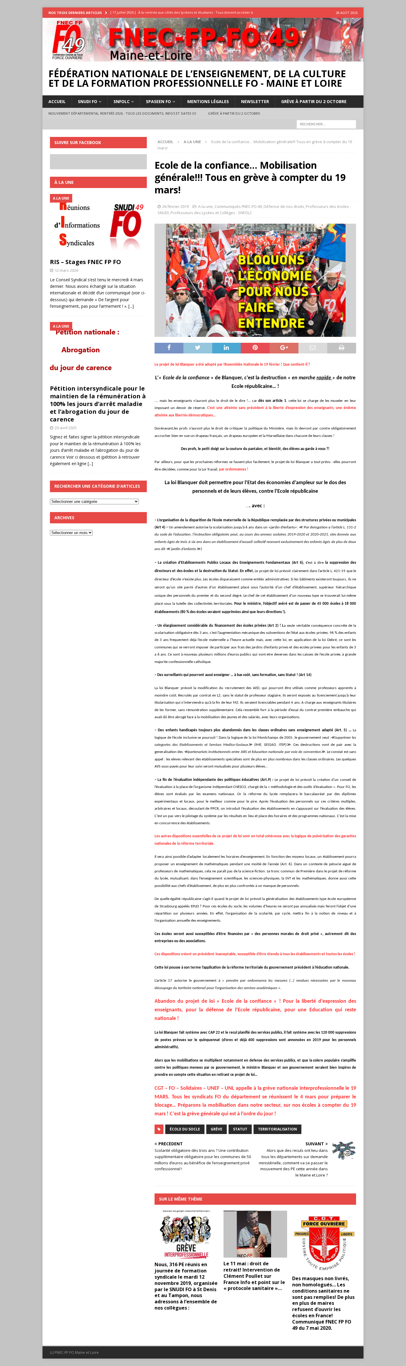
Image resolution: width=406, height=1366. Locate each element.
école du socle (185, 1129)
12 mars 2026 (66, 270)
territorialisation (277, 1129)
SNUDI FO (87, 101)
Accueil (57, 101)
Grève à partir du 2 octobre (314, 101)
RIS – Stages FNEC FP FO (85, 262)
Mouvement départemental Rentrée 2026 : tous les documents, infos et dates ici (122, 113)
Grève (216, 1129)
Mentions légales (208, 101)
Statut (240, 1129)
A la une (205, 206)
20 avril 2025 (66, 427)
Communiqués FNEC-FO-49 (238, 206)
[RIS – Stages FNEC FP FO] (98, 224)
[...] (131, 306)
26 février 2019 (175, 206)
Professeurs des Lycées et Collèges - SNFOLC (211, 212)
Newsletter (255, 101)
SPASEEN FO (158, 101)
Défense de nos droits (284, 206)
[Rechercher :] (326, 124)
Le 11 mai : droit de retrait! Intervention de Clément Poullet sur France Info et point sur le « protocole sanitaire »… (254, 1275)
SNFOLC (122, 101)
